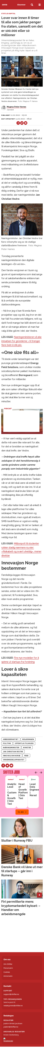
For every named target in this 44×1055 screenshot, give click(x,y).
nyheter (27, 747)
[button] (35, 772)
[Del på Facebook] (18, 123)
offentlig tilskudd (24, 743)
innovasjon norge (11, 756)
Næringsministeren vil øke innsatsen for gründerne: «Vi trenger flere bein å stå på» (21, 341)
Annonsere (8, 976)
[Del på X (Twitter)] (22, 123)
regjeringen (28, 739)
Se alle (21, 812)
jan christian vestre (13, 751)
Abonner (21, 5)
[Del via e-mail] (25, 123)
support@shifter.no (11, 994)
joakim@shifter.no (11, 1027)
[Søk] (32, 5)
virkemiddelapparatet (13, 760)
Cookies (7, 972)
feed (26, 756)
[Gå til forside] (4, 5)
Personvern (8, 968)
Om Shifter (8, 964)
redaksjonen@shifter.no (13, 1005)
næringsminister (11, 747)
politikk (7, 743)
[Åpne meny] (39, 5)
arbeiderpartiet (10, 739)
